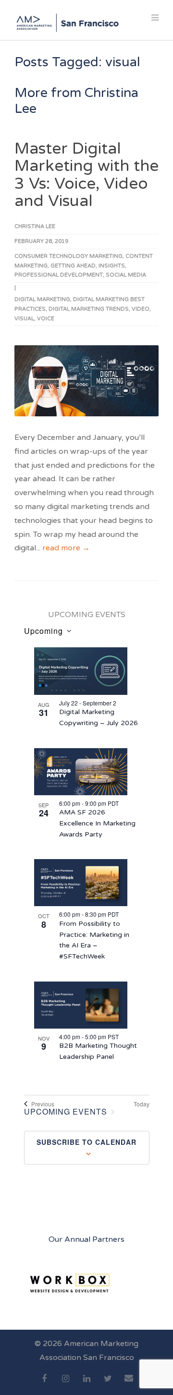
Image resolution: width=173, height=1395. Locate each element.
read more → (66, 548)
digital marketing (42, 299)
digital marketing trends (89, 309)
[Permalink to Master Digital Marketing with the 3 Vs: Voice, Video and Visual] (86, 380)
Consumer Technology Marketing (68, 256)
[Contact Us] (128, 1383)
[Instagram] (65, 1384)
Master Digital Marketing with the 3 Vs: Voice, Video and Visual (86, 174)
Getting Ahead (73, 266)
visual (24, 318)
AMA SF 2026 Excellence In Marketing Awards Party (97, 823)
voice (45, 318)
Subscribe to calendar (86, 1142)
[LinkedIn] (86, 1384)
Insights (112, 266)
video (140, 309)
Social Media (126, 275)
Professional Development (58, 275)
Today (141, 1104)
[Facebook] (44, 1384)
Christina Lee (34, 226)
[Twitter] (107, 1384)
